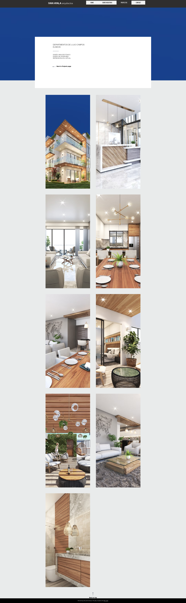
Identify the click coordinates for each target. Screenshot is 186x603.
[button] (68, 142)
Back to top (93, 597)
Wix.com (106, 600)
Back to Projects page (64, 66)
